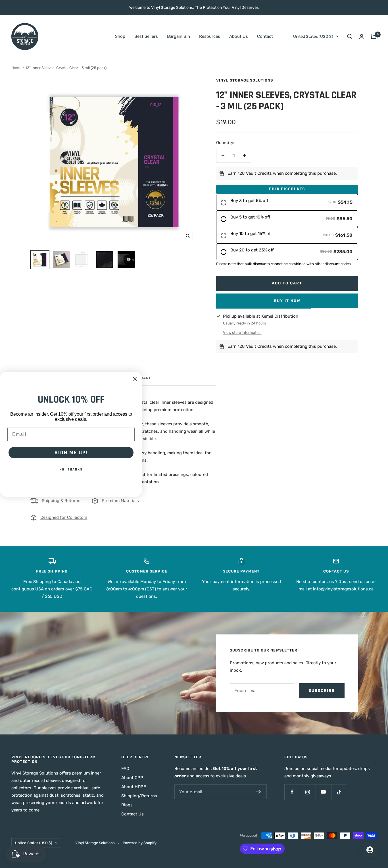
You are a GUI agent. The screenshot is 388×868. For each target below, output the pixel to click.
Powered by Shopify (140, 843)
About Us (238, 36)
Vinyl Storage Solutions (244, 80)
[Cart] (374, 36)
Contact (265, 36)
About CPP (132, 777)
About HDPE (133, 786)
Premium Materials (120, 500)
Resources (209, 36)
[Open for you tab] (370, 850)
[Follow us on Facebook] (292, 792)
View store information (242, 332)
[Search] (349, 36)
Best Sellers (146, 36)
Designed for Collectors (63, 517)
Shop (120, 36)
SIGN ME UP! (71, 452)
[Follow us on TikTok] (339, 792)
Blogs (127, 804)
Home (16, 68)
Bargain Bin (178, 36)
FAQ (125, 768)
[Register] (258, 792)
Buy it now (287, 301)
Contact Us (132, 814)
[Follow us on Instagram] (308, 792)
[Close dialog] (135, 378)
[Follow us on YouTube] (323, 792)
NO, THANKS (71, 469)
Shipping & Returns (61, 500)
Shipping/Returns (139, 795)
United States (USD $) (313, 36)
